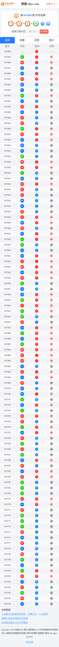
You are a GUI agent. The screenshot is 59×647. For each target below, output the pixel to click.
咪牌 (45, 31)
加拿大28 (32, 614)
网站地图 (29, 642)
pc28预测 (43, 614)
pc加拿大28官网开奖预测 (14, 614)
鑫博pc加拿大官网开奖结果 (15, 618)
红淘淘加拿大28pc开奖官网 (15, 622)
